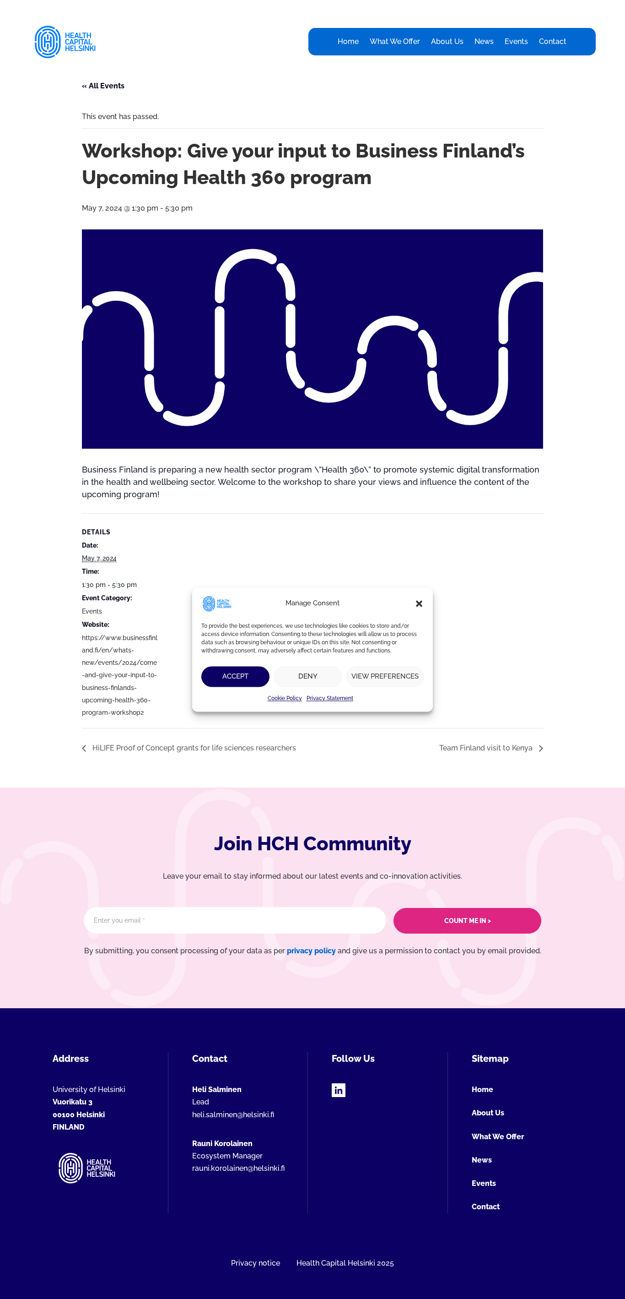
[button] (419, 603)
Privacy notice (255, 1263)
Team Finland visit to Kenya (486, 748)
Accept (235, 676)
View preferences (385, 676)
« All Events (103, 86)
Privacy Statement (330, 698)
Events (92, 611)
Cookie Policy (285, 698)
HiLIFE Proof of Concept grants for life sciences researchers (193, 748)
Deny (308, 676)
